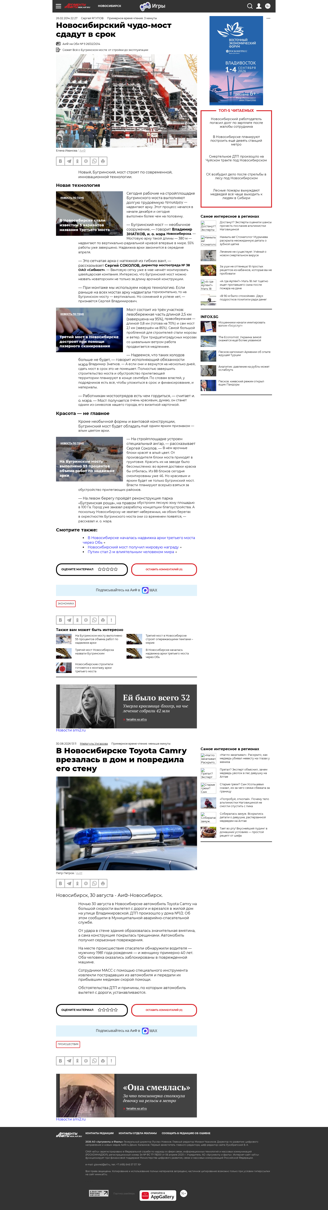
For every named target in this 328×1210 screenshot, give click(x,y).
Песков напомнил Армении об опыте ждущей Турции (244, 353)
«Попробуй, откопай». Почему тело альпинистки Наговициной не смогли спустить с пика (244, 802)
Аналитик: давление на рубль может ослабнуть (244, 368)
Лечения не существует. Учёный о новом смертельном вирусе (243, 253)
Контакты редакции (99, 1133)
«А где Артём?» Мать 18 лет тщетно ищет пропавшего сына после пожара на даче (244, 284)
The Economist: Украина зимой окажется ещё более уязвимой (239, 339)
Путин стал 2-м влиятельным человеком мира (131, 552)
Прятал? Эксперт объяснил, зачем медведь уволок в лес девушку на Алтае (243, 773)
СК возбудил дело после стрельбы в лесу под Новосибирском (236, 176)
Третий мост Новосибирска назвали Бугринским (94, 651)
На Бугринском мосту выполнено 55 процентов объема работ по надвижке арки (98, 639)
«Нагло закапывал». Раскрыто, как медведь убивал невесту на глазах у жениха (245, 758)
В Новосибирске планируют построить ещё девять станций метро (236, 140)
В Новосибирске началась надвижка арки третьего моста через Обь (167, 653)
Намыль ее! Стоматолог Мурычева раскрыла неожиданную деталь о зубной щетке (244, 240)
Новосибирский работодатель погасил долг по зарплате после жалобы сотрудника (236, 123)
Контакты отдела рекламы (138, 1133)
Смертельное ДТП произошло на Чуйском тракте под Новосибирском (236, 158)
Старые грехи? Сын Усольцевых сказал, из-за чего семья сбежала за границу (245, 788)
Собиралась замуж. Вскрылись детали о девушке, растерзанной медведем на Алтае (243, 817)
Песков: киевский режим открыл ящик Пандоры (241, 383)
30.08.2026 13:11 (66, 743)
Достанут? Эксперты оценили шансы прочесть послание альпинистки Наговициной (246, 226)
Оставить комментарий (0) (164, 569)
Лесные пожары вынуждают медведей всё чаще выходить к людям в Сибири (236, 194)
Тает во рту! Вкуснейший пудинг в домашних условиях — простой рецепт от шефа (243, 832)
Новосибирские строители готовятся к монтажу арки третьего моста (94, 667)
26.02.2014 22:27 (66, 18)
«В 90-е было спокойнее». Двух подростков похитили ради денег (243, 297)
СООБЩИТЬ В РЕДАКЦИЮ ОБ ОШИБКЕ (186, 1133)
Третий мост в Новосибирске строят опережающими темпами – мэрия (169, 639)
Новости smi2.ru (71, 730)
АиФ (82, 150)
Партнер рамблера (124, 1193)
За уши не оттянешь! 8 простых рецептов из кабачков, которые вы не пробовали (246, 270)
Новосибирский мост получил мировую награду (133, 547)
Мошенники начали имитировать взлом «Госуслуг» (241, 324)
